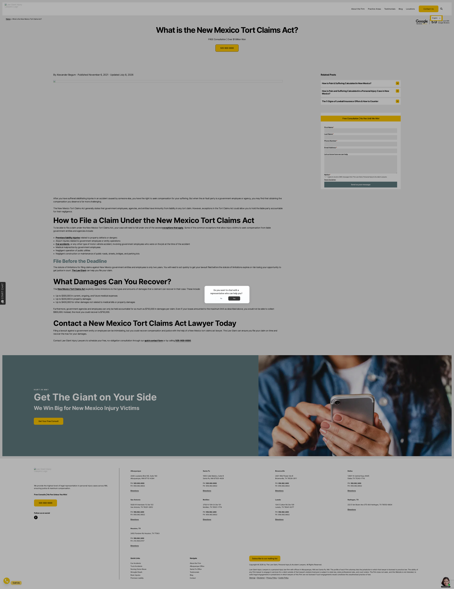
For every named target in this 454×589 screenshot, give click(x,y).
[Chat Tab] (227, 294)
